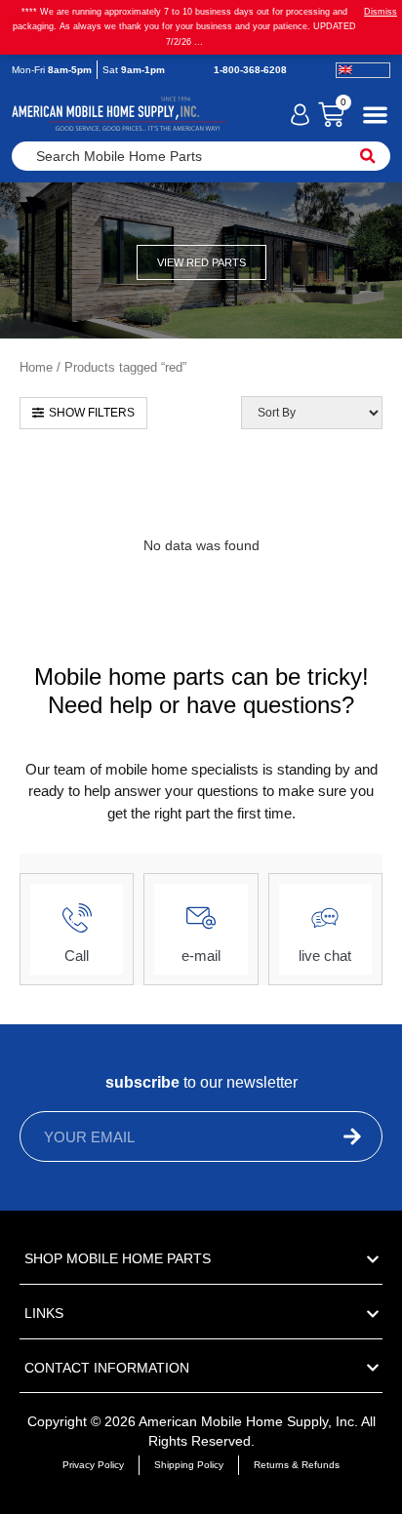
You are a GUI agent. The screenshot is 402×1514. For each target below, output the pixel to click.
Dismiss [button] (380, 12)
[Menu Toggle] (375, 114)
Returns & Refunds (297, 1464)
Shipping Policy (188, 1464)
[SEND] (315, 1136)
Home (36, 367)
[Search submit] (368, 156)
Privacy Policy (93, 1464)
